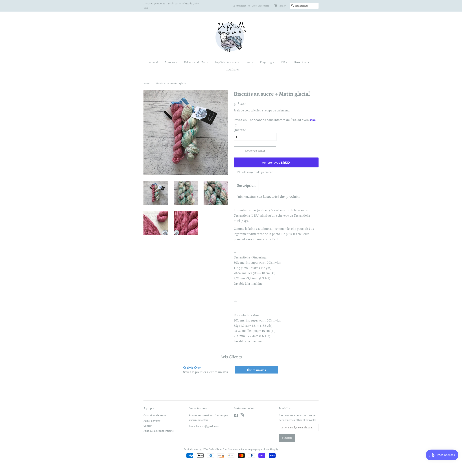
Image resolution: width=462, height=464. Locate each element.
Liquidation (232, 70)
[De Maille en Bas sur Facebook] (236, 416)
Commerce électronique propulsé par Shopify (253, 449)
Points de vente (151, 420)
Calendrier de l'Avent (196, 62)
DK (283, 62)
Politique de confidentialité (158, 430)
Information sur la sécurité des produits (268, 196)
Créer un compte (260, 5)
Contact (147, 425)
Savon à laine (302, 62)
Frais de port (242, 110)
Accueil (153, 62)
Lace (248, 62)
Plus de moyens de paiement (255, 172)
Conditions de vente (154, 415)
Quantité (240, 130)
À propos (170, 62)
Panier (282, 5)
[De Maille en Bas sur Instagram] (242, 416)
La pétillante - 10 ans (227, 62)
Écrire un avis (256, 370)
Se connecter (239, 5)
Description (246, 185)
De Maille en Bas (218, 449)
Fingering (266, 62)
